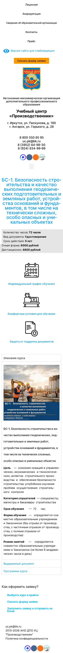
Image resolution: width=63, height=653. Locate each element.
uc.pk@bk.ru (32, 141)
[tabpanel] (31, 461)
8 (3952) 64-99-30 (31, 145)
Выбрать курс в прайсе (23, 595)
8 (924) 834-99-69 (31, 148)
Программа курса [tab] (15, 571)
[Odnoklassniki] (36, 157)
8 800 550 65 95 (31, 137)
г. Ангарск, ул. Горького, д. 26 (31, 126)
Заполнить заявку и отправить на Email (29, 610)
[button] (31, 166)
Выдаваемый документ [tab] (19, 563)
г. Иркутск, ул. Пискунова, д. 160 (31, 123)
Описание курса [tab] (14, 358)
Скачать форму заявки (22, 601)
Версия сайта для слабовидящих (32, 50)
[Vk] (29, 157)
